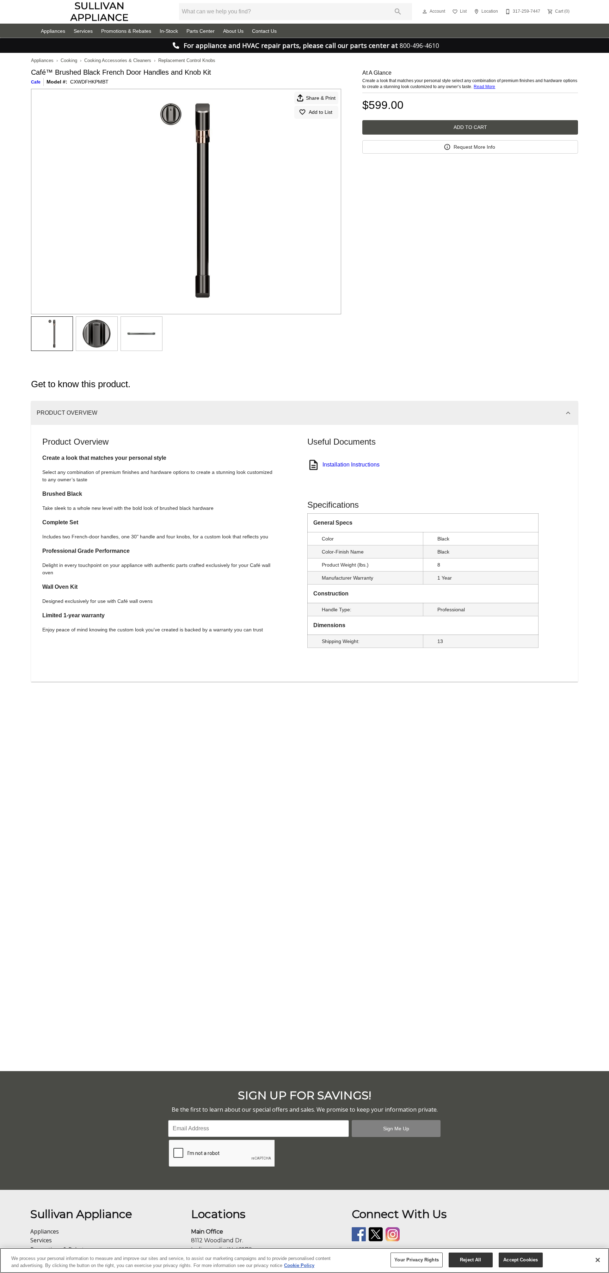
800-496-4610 (419, 45)
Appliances (53, 31)
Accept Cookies (520, 1259)
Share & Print (321, 98)
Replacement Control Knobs (186, 60)
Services (83, 31)
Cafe (36, 82)
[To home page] (99, 11)
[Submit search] (398, 11)
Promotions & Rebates (126, 31)
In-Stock (169, 31)
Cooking (69, 60)
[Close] (597, 1260)
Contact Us (264, 31)
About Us (233, 31)
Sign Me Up (396, 1128)
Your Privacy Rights (416, 1259)
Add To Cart (470, 127)
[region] (304, 1260)
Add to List (320, 112)
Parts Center (200, 31)
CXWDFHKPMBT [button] (89, 82)
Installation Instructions (351, 465)
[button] (424, 11)
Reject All (470, 1259)
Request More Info (474, 147)
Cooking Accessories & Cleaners (117, 60)
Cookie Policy (299, 1265)
